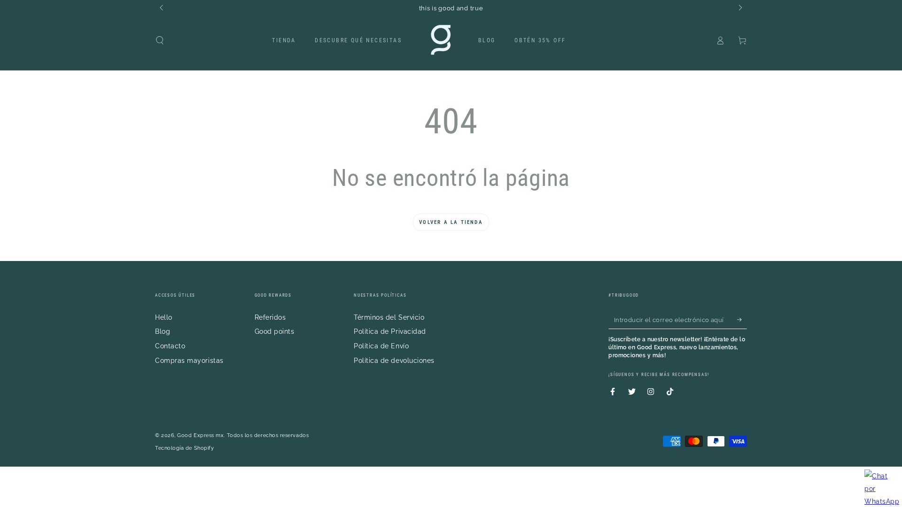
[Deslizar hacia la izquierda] (162, 8)
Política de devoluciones (394, 360)
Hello (163, 317)
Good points (275, 331)
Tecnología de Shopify (184, 448)
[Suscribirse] (742, 319)
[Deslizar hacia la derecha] (739, 8)
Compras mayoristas (189, 360)
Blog (162, 331)
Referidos (270, 317)
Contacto (170, 346)
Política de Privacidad (390, 331)
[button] (160, 40)
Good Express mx (200, 435)
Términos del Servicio (389, 317)
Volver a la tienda (451, 222)
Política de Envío (381, 346)
